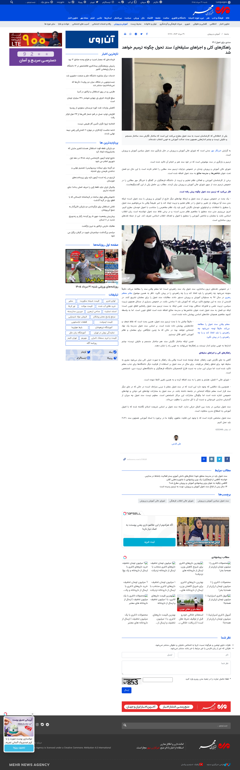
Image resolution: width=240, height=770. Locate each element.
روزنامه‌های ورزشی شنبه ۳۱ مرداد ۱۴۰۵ (97, 287)
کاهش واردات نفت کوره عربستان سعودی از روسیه (92, 108)
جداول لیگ (45, 2)
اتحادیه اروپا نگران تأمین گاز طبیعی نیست (96, 124)
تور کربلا (71, 306)
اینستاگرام (106, 2)
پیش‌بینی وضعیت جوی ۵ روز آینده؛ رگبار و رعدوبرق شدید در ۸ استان (92, 218)
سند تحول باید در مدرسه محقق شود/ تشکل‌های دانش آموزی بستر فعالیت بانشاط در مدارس (186, 476)
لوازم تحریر (110, 301)
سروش (144, 2)
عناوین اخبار (224, 24)
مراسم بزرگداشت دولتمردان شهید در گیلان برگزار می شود (91, 234)
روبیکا (80, 2)
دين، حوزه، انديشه (196, 18)
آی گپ (131, 2)
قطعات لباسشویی (79, 322)
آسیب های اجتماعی (80, 24)
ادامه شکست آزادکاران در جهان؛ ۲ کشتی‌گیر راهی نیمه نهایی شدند (90, 131)
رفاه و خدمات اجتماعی (101, 24)
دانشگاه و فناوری (179, 18)
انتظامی (213, 24)
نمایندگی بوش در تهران (104, 333)
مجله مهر (84, 18)
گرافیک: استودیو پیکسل (190, 764)
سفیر (71, 301)
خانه (227, 18)
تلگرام (156, 2)
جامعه (158, 18)
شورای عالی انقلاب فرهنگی (181, 501)
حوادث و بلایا (63, 24)
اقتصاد (150, 18)
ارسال (126, 690)
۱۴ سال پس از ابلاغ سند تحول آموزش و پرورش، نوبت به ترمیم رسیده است (193, 486)
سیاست (127, 18)
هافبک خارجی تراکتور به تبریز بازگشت (98, 226)
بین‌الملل (118, 18)
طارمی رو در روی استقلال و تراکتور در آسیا (96, 92)
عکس (99, 18)
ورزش (136, 18)
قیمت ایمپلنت (106, 322)
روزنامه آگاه (92, 343)
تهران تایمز (72, 338)
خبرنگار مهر (216, 151)
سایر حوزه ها (49, 24)
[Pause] (180, 543)
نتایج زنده (61, 2)
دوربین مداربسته (75, 311)
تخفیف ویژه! (19, 748)
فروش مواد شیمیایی (77, 317)
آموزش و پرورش (121, 24)
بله (119, 2)
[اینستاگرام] (37, 724)
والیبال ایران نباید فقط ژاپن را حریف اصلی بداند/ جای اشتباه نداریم (91, 189)
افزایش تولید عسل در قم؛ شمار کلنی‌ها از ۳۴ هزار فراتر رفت (90, 116)
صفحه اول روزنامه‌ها (105, 245)
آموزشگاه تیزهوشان (103, 327)
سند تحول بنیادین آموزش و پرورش (213, 501)
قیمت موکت (86, 306)
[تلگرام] (47, 724)
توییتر (92, 2)
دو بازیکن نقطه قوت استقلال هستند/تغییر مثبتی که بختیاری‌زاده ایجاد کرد (91, 150)
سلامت (166, 18)
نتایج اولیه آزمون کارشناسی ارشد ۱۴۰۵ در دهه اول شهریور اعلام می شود (92, 159)
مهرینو (84, 338)
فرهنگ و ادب (217, 18)
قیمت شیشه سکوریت (89, 301)
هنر (207, 18)
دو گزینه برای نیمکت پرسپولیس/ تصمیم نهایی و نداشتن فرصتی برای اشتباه (93, 169)
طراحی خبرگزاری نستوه (215, 764)
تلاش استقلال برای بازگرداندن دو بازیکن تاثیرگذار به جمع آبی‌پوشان (92, 208)
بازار (143, 18)
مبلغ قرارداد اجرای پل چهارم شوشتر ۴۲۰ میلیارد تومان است (91, 99)
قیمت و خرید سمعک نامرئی (103, 338)
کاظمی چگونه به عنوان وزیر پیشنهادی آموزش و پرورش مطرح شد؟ (198, 483)
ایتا (69, 2)
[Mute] (185, 543)
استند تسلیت (110, 311)
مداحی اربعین (93, 311)
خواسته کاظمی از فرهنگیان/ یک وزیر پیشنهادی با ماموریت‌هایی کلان (197, 479)
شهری (187, 24)
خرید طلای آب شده (107, 306)
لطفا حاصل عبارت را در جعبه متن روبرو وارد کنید (208, 679)
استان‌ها (108, 18)
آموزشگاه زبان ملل (77, 333)
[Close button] (32, 714)
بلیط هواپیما (77, 327)
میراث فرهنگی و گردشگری (171, 24)
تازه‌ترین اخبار (110, 54)
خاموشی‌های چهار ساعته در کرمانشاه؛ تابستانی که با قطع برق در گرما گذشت (92, 198)
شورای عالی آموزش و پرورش (152, 501)
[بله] (42, 724)
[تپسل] (125, 513)
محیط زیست (136, 24)
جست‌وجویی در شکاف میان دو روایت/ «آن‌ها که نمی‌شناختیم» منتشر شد (93, 83)
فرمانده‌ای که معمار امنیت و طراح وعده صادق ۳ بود (91, 59)
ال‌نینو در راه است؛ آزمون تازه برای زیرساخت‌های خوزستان (93, 179)
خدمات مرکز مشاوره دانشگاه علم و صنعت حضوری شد (90, 76)
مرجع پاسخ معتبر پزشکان (104, 317)
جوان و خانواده (150, 24)
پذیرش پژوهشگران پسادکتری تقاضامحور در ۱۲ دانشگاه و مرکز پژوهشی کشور (91, 67)
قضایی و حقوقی (200, 24)
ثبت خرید (149, 542)
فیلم (92, 18)
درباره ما (38, 743)
